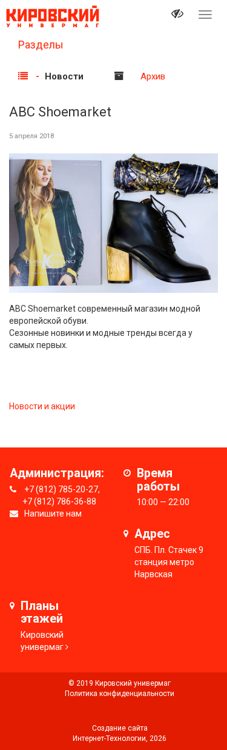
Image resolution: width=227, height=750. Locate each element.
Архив (152, 76)
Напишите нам (53, 513)
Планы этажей (42, 612)
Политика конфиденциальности (119, 693)
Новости (64, 76)
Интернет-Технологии (109, 738)
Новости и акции (42, 406)
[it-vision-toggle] (177, 15)
